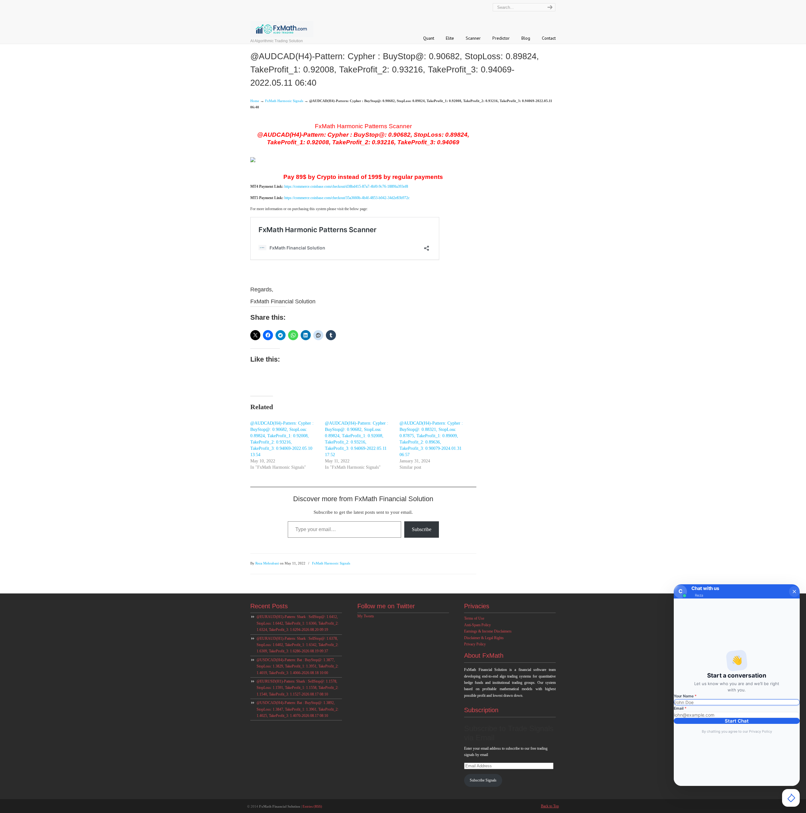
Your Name (685, 696)
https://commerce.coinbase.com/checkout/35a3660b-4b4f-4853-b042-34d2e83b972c (347, 198)
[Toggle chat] (791, 798)
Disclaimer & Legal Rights (484, 638)
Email (680, 708)
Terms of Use (474, 618)
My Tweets (365, 616)
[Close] (794, 591)
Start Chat (737, 721)
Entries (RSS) (312, 806)
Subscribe (421, 529)
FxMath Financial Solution (295, 19)
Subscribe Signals (483, 780)
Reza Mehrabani (267, 563)
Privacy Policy (475, 644)
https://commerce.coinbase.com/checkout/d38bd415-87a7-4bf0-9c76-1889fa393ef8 (346, 186)
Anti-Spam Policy (477, 625)
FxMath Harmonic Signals (284, 101)
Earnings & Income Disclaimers (488, 631)
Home (254, 101)
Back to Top (550, 806)
